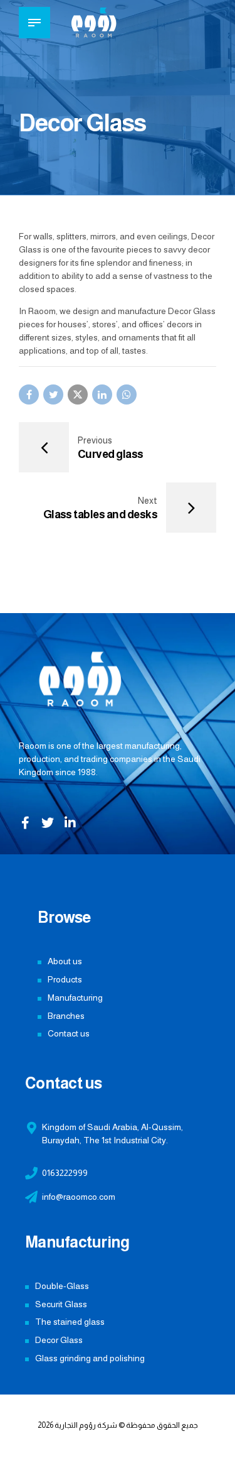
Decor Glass (59, 1340)
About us (65, 961)
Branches (66, 1016)
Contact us (69, 1033)
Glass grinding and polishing (90, 1358)
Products (65, 979)
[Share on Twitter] (53, 394)
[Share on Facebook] (29, 394)
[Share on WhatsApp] (127, 394)
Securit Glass (61, 1304)
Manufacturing (75, 998)
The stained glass (70, 1322)
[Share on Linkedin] (102, 394)
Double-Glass (62, 1286)
